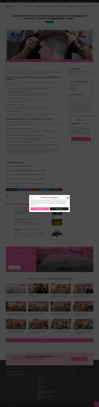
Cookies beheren (59, 208)
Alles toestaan (40, 208)
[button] (67, 197)
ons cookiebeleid (61, 203)
